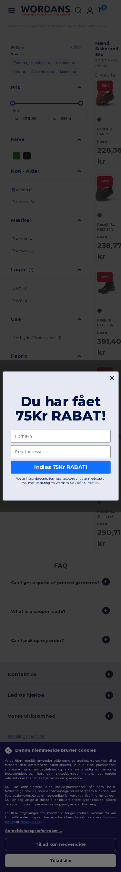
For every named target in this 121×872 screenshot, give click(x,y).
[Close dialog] (111, 378)
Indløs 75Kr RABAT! (60, 467)
